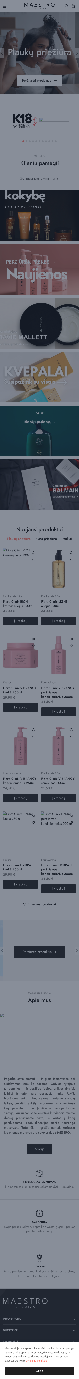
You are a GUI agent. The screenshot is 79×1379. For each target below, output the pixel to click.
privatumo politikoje (36, 1361)
